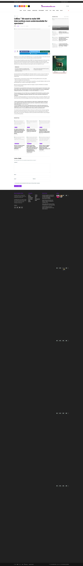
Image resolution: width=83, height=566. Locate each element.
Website (34, 178)
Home (21, 10)
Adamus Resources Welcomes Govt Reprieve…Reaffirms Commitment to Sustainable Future (47, 201)
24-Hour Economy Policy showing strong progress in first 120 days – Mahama (63, 44)
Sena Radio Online (53, 564)
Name (15, 174)
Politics (24, 10)
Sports (46, 10)
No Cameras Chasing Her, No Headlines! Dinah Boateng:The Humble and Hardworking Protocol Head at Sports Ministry (22, 69)
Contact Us (26, 564)
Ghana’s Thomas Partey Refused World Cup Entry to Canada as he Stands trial (31, 130)
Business (29, 10)
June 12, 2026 (28, 132)
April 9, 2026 (41, 133)
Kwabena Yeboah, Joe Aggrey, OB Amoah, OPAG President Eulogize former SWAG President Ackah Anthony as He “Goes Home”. (44, 147)
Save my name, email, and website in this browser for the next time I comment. (27, 183)
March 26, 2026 (61, 41)
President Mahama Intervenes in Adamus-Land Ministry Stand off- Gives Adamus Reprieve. (48, 207)
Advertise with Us (31, 564)
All (65, 16)
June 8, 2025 (60, 34)
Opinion (29, 201)
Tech (50, 10)
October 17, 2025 (29, 153)
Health (61, 10)
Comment (16, 162)
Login (68, 6)
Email (15, 178)
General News (34, 10)
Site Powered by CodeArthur (65, 564)
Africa (54, 10)
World (57, 10)
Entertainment (41, 10)
